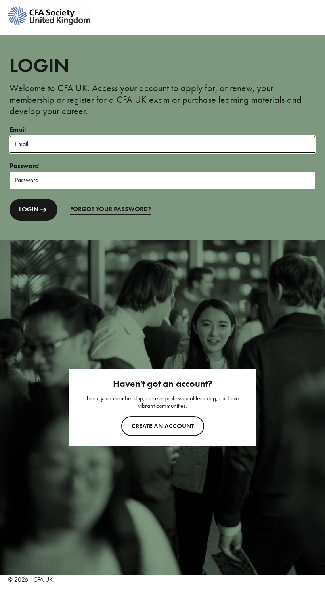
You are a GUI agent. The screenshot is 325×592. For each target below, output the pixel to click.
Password (24, 165)
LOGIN (28, 209)
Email (18, 129)
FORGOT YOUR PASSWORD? (110, 209)
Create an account (163, 426)
